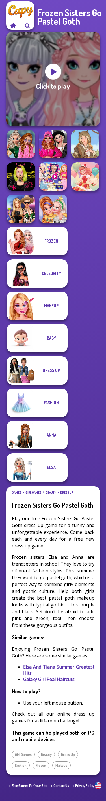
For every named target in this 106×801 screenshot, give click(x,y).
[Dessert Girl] (85, 176)
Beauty (51, 492)
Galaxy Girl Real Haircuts (49, 679)
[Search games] (27, 25)
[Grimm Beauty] (85, 144)
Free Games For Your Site (29, 785)
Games (16, 492)
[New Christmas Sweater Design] (53, 209)
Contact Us (61, 785)
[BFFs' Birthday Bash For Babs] (21, 209)
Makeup (61, 765)
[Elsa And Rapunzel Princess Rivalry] (53, 176)
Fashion (21, 765)
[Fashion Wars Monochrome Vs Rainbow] (53, 144)
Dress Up (66, 492)
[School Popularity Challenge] (21, 144)
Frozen (41, 765)
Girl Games (33, 492)
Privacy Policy (84, 785)
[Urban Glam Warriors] (21, 176)
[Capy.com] (13, 25)
